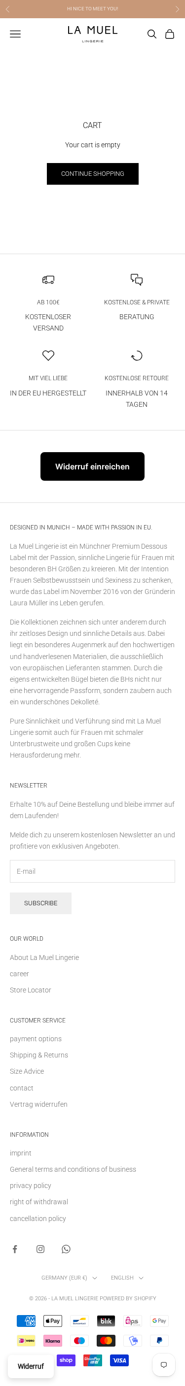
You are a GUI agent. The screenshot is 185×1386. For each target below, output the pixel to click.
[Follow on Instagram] (40, 1249)
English (122, 1278)
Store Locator (30, 990)
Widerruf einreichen (92, 466)
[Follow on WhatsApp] (66, 1249)
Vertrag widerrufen (39, 1104)
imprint (21, 1153)
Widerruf (31, 1366)
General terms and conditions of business (73, 1169)
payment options (36, 1039)
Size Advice (27, 1071)
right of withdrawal (39, 1202)
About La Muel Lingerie (44, 957)
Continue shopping (92, 173)
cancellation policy (38, 1218)
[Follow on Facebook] (15, 1249)
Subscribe (40, 903)
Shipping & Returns (39, 1055)
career (19, 974)
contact (22, 1088)
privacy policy (30, 1185)
